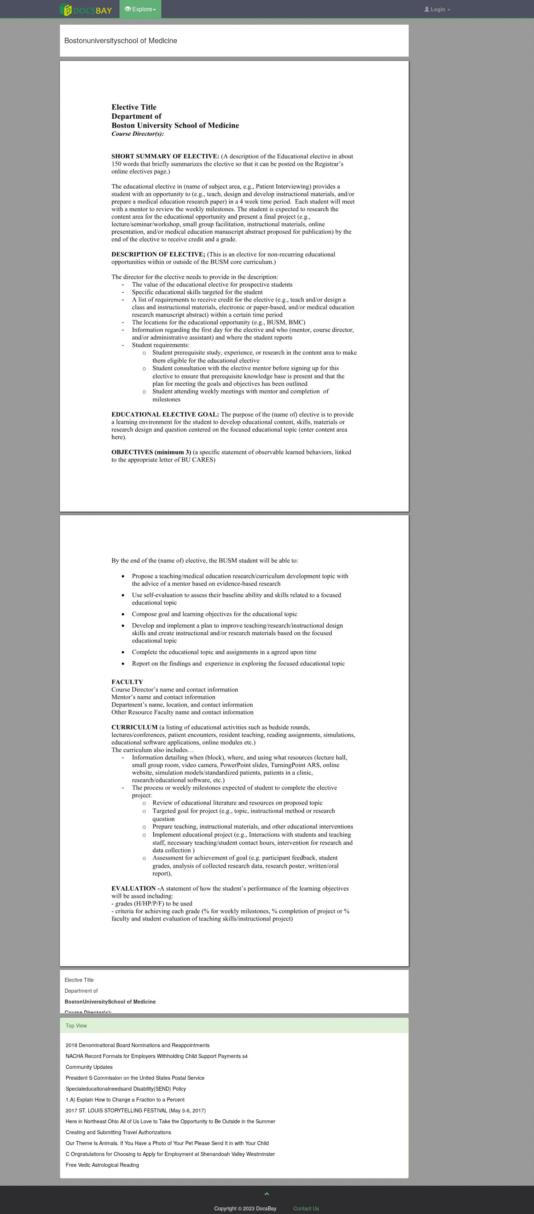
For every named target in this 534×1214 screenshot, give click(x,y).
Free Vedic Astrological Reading (102, 1164)
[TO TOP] (267, 1193)
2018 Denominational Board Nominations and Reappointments (138, 1045)
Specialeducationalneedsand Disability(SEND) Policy (126, 1088)
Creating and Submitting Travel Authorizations (118, 1132)
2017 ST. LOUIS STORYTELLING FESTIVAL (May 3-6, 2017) (136, 1110)
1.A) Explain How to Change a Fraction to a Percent (125, 1099)
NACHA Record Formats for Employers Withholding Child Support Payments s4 (157, 1055)
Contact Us (306, 1208)
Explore (141, 9)
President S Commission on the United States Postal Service (135, 1077)
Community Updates (89, 1066)
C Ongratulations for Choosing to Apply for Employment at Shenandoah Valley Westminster (170, 1153)
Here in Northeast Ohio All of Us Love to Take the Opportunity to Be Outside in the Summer (170, 1121)
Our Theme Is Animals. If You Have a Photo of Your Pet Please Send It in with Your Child (167, 1143)
